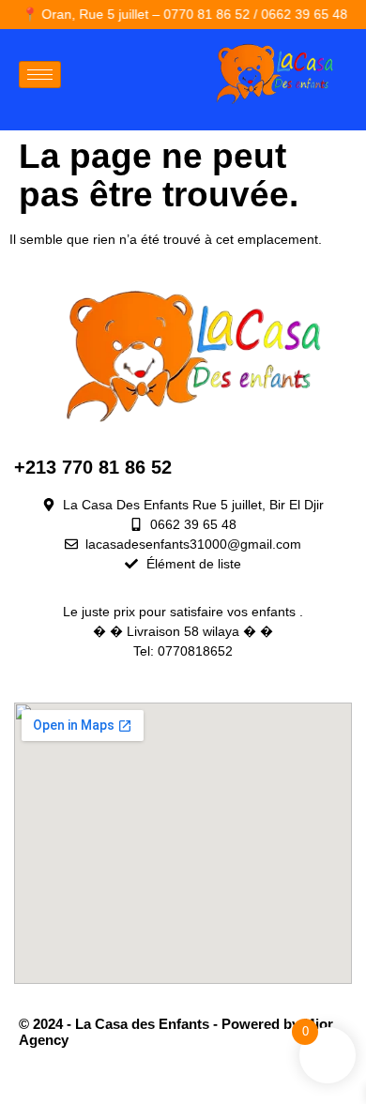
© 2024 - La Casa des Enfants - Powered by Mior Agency (176, 1032)
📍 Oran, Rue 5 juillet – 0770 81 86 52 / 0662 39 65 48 (176, 14)
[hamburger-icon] (40, 74)
